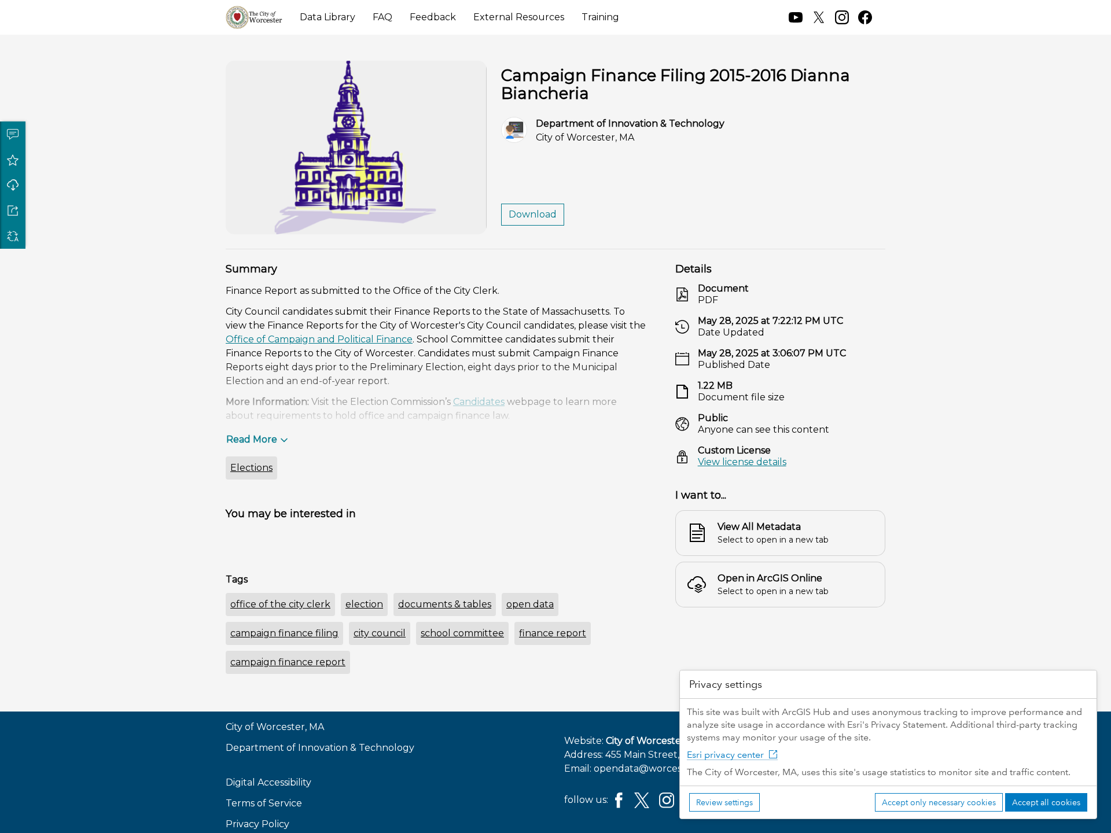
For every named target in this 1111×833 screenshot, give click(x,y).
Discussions (12, 134)
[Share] (12, 210)
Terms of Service (264, 803)
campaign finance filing (284, 633)
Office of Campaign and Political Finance (319, 339)
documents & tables (444, 604)
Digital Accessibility (268, 782)
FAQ (382, 17)
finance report (552, 633)
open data (530, 604)
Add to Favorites (12, 159)
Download (12, 185)
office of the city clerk (280, 604)
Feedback (433, 17)
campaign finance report (287, 662)
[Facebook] (618, 799)
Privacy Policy (257, 824)
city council (380, 633)
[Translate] (12, 236)
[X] (642, 799)
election (364, 604)
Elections (251, 467)
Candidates (479, 401)
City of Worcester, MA (655, 740)
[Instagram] (666, 799)
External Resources (518, 17)
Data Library (327, 17)
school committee (462, 633)
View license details (742, 461)
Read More (251, 439)
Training (600, 17)
